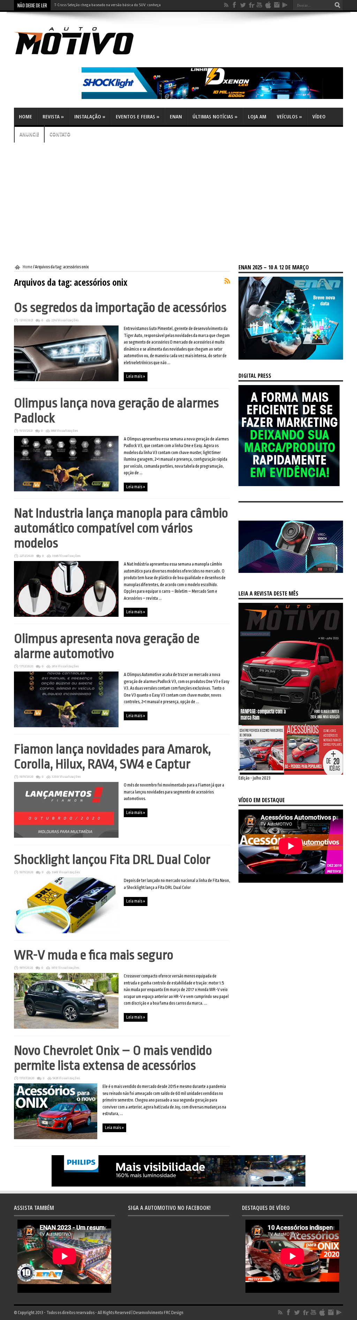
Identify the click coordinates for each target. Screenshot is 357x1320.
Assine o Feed (227, 281)
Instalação (89, 116)
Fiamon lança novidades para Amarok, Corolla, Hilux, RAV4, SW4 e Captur (112, 757)
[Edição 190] (290, 773)
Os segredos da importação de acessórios (120, 307)
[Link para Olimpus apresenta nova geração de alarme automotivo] (66, 725)
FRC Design (173, 1312)
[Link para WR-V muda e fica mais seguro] (66, 1027)
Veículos (289, 116)
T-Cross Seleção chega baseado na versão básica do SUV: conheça (107, 5)
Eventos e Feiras (137, 116)
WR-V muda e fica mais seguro (93, 954)
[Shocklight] (212, 97)
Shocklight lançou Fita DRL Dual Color (112, 859)
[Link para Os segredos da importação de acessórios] (66, 379)
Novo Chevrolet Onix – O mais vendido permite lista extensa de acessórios (113, 1058)
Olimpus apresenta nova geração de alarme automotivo (106, 646)
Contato (60, 133)
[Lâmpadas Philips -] (178, 1185)
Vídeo (319, 116)
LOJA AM (257, 116)
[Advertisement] (178, 203)
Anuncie (29, 133)
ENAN (176, 116)
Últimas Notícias (214, 116)
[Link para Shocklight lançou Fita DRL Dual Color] (66, 931)
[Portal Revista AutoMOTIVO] (83, 55)
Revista (53, 116)
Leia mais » (135, 376)
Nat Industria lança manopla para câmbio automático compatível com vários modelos (121, 528)
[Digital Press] (289, 484)
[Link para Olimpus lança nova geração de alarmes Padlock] (66, 490)
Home (25, 116)
